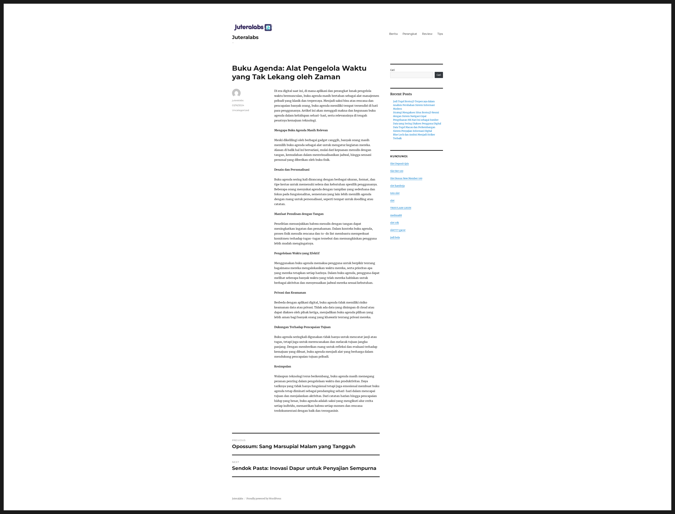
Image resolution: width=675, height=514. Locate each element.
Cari (392, 70)
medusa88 (396, 215)
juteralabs (237, 100)
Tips (440, 33)
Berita (393, 33)
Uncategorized (240, 110)
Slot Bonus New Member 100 (406, 178)
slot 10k (394, 222)
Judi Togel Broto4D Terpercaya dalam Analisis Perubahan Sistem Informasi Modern (414, 105)
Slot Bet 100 (396, 171)
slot (392, 200)
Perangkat (410, 33)
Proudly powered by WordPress (263, 498)
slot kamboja (397, 185)
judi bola (395, 237)
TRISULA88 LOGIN (400, 207)
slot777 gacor (398, 230)
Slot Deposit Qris (399, 163)
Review (427, 33)
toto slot (395, 193)
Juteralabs (245, 37)
